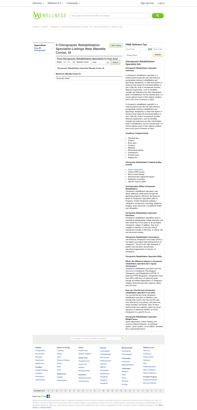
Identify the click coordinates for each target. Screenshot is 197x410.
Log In (161, 3)
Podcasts (125, 381)
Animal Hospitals (41, 370)
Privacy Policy (131, 55)
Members (125, 371)
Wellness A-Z (54, 3)
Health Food (83, 351)
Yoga (59, 370)
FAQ (144, 363)
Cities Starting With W (102, 27)
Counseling (126, 358)
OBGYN (103, 367)
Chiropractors (40, 351)
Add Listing (116, 45)
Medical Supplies (85, 354)
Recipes (125, 384)
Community (72, 3)
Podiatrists (104, 377)
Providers (45, 27)
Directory (37, 3)
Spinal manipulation (135, 170)
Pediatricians (105, 374)
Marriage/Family (127, 365)
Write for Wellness (149, 373)
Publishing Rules (149, 367)
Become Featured (149, 383)
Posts (124, 375)
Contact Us (147, 354)
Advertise (146, 360)
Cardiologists (105, 351)
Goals (124, 378)
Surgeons (103, 380)
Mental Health (127, 348)
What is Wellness (149, 370)
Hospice (82, 367)
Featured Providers (150, 380)
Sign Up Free (147, 3)
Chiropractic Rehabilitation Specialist (75, 27)
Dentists (60, 377)
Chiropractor (55, 27)
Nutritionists (39, 360)
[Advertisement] (81, 35)
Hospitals (38, 373)
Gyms (59, 357)
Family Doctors (105, 361)
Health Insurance (85, 378)
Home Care (83, 364)
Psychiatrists (126, 351)
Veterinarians (40, 380)
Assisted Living (84, 361)
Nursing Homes (84, 371)
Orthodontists (62, 380)
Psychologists (127, 354)
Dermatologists (105, 354)
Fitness (59, 354)
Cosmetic (60, 351)
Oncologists (104, 370)
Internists (103, 364)
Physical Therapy (63, 360)
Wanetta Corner (117, 27)
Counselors (126, 362)
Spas (59, 367)
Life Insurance (84, 381)
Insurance (82, 375)
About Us (146, 351)
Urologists (103, 383)
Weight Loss (39, 363)
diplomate (129, 271)
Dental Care (61, 374)
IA (91, 27)
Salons (59, 363)
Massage (38, 357)
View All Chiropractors (40, 49)
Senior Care (83, 358)
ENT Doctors (104, 357)
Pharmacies (39, 377)
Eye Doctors (39, 354)
